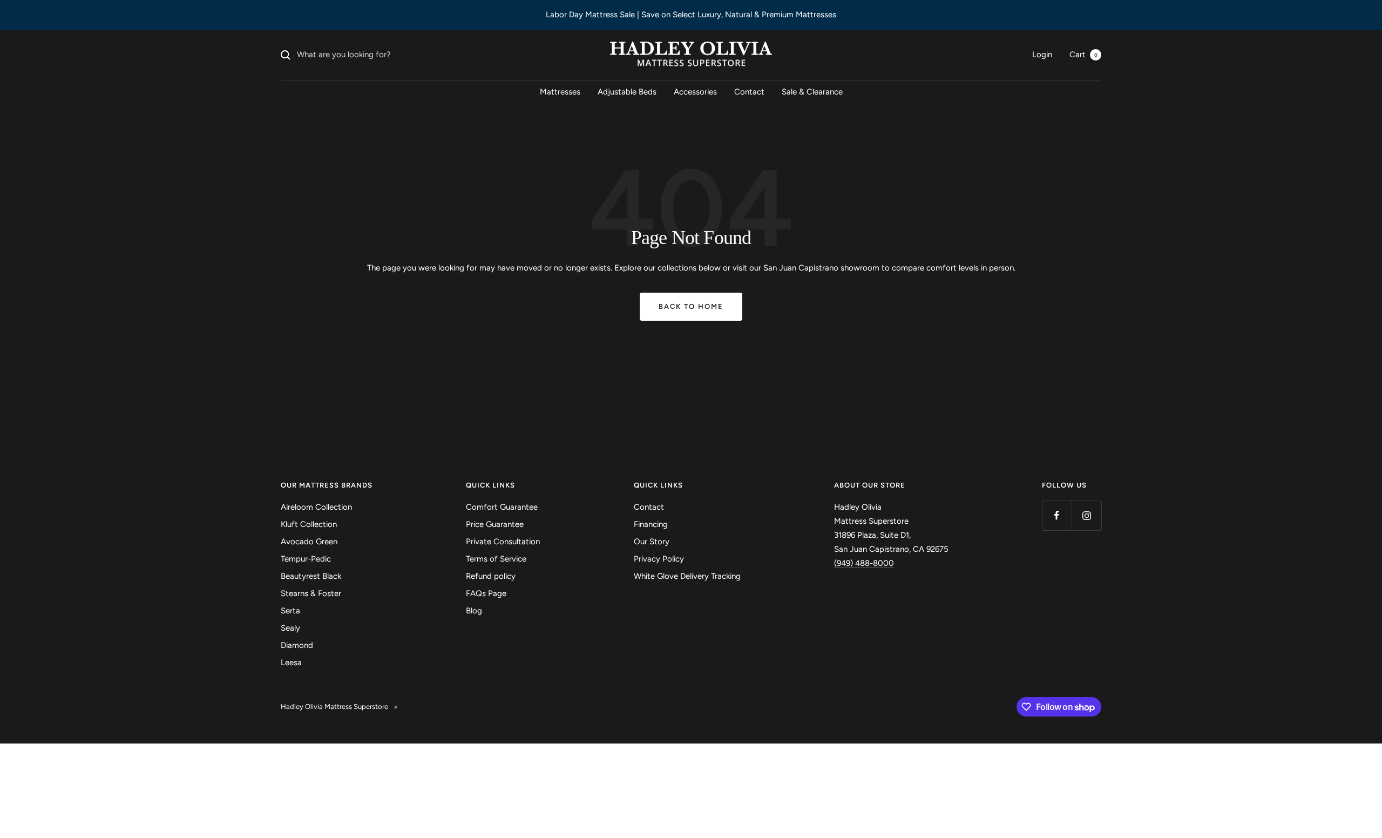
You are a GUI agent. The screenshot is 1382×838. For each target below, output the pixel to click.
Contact (749, 92)
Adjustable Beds (627, 92)
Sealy (290, 628)
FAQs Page (486, 593)
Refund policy (491, 576)
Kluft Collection (309, 524)
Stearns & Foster (311, 593)
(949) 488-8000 (864, 563)
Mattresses (560, 92)
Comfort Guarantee (502, 507)
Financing (651, 524)
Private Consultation (503, 541)
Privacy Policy (659, 559)
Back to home (691, 306)
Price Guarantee (495, 524)
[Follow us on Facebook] (1057, 515)
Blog (474, 611)
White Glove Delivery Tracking (687, 576)
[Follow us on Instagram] (1086, 515)
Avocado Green (309, 541)
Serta (290, 611)
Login (1042, 54)
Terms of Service (496, 559)
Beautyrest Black (311, 576)
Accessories (695, 92)
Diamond (297, 645)
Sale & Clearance (812, 92)
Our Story (651, 541)
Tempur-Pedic (306, 559)
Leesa (291, 662)
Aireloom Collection (316, 507)
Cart (1083, 54)
